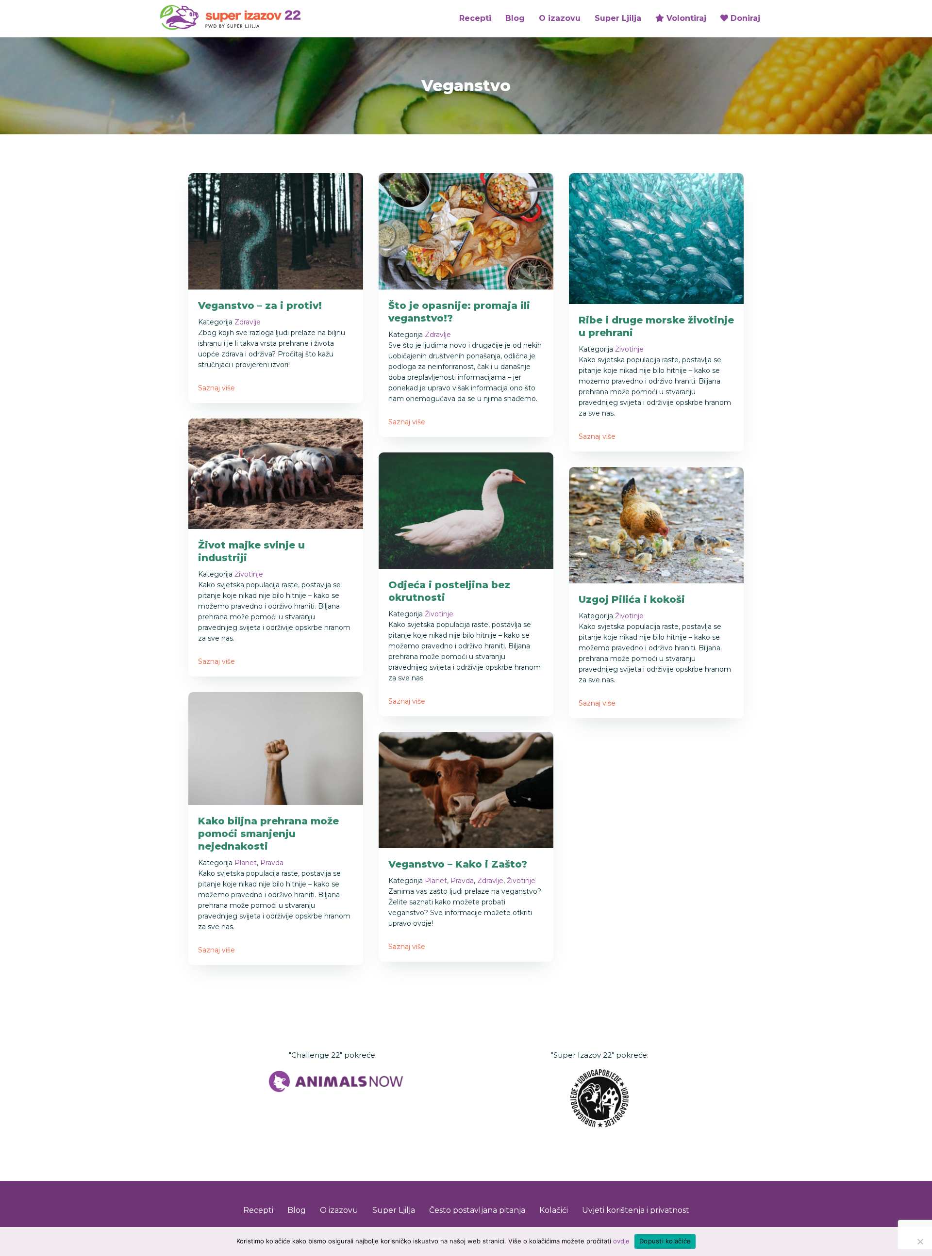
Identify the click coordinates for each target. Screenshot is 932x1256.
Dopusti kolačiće (665, 1241)
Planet (245, 862)
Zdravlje (247, 322)
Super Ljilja (618, 18)
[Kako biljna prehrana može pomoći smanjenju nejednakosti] (275, 748)
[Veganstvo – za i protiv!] (275, 230)
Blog (515, 18)
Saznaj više (216, 388)
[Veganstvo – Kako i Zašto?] (466, 789)
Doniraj (744, 18)
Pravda (271, 862)
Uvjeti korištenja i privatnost (635, 1210)
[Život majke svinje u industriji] (275, 473)
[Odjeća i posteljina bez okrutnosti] (466, 510)
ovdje (621, 1241)
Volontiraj (685, 18)
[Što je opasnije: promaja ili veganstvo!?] (466, 230)
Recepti (475, 18)
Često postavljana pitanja (477, 1210)
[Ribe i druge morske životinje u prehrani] (656, 237)
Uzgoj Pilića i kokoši (632, 599)
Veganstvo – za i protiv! (260, 305)
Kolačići (553, 1210)
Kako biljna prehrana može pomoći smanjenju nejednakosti (268, 833)
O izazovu (560, 18)
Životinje (629, 349)
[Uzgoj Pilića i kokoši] (656, 524)
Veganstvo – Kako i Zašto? (457, 864)
